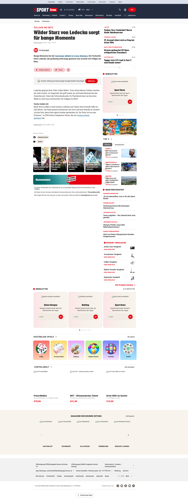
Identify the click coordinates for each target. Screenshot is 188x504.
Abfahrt (40, 141)
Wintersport (99, 15)
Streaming (46, 15)
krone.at (37, 15)
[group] (41, 159)
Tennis (70, 15)
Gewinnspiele (80, 2)
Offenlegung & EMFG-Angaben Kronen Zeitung (84, 465)
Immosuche (102, 2)
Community (69, 2)
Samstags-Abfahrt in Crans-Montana (71, 56)
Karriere (125, 471)
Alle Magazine (130, 416)
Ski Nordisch (46, 21)
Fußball (54, 15)
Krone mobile (91, 2)
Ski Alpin (109, 15)
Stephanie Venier (43, 137)
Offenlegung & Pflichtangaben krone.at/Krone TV (52, 465)
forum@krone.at (86, 195)
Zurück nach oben (84, 495)
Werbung (117, 471)
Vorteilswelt (51, 2)
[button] (125, 15)
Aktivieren (91, 81)
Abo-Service (40, 476)
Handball (118, 15)
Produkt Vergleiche (116, 243)
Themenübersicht (94, 192)
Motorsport (89, 15)
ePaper (60, 2)
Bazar (120, 2)
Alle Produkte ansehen (124, 285)
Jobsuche (112, 2)
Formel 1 (63, 15)
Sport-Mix (79, 15)
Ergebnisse (132, 15)
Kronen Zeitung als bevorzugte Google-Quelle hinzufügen (68, 81)
